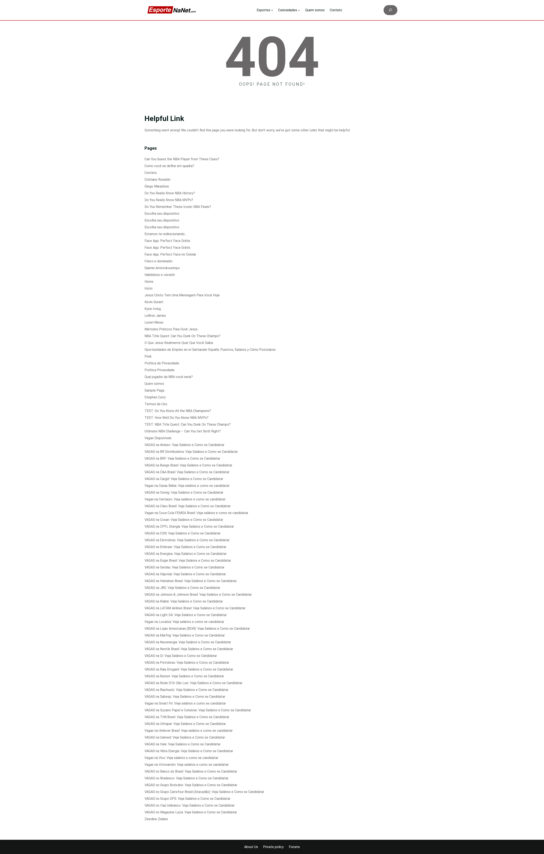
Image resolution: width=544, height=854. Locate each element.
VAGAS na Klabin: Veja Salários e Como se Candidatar (183, 601)
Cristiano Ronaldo (157, 180)
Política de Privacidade (161, 363)
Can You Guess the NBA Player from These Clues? (181, 159)
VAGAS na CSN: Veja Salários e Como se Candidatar (182, 533)
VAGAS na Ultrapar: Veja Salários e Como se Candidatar (185, 724)
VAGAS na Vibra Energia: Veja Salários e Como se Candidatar (188, 751)
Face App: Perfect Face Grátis (167, 241)
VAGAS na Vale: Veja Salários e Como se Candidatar (182, 744)
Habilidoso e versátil (159, 275)
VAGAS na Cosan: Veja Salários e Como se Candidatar (183, 520)
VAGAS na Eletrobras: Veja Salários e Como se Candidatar (187, 540)
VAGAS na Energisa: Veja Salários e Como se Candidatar (185, 554)
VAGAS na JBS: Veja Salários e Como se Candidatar (182, 588)
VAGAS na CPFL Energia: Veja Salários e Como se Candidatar (189, 526)
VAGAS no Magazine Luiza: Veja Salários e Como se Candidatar (190, 812)
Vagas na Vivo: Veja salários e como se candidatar (181, 758)
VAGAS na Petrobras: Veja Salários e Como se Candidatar (186, 663)
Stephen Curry (155, 397)
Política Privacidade (159, 370)
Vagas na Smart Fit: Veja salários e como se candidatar (185, 703)
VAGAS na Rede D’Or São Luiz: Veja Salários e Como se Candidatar (193, 683)
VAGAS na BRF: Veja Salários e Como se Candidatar (182, 458)
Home (148, 282)
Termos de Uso (155, 404)
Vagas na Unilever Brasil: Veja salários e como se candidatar (188, 731)
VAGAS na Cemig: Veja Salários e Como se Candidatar (183, 492)
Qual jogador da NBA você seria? (168, 377)
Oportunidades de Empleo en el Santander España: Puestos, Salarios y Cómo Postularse (210, 350)
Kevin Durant (153, 302)
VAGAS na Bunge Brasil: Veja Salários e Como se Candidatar (188, 465)
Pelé (148, 356)
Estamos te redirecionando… (165, 234)
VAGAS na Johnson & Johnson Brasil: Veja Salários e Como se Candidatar (198, 595)
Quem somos (154, 384)
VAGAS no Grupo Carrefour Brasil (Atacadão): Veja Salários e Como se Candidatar (204, 792)
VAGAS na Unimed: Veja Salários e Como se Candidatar (184, 737)
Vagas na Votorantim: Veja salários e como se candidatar (186, 765)
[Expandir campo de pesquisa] (390, 10)
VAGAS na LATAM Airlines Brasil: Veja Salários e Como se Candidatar (194, 608)
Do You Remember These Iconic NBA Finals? (177, 207)
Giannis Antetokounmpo (162, 268)
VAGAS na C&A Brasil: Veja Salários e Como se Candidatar (186, 472)
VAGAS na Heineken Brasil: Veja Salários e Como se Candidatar (190, 581)
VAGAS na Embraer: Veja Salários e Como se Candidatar (185, 547)
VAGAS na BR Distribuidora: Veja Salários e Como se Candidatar (191, 452)
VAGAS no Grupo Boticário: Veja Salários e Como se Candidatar (190, 785)
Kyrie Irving (152, 309)
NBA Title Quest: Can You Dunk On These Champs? (182, 336)
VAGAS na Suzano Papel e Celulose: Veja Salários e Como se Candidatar (197, 710)
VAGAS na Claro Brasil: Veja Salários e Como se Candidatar (187, 506)
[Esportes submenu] (272, 10)
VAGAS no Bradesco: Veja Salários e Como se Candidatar (186, 778)
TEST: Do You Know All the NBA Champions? (177, 411)
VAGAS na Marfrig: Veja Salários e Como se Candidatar (184, 635)
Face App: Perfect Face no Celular (170, 254)
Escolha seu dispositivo (161, 214)
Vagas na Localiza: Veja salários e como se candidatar (184, 622)
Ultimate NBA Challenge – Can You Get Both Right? (182, 431)
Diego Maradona (156, 186)
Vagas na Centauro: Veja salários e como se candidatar (184, 499)
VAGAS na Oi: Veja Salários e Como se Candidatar (180, 656)
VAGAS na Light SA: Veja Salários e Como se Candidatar (185, 615)
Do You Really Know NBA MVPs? (168, 200)
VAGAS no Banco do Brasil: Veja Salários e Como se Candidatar (190, 771)
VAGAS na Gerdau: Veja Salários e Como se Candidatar (184, 567)
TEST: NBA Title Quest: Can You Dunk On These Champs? (187, 424)
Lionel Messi (153, 322)
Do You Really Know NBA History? (169, 193)
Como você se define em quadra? (169, 166)
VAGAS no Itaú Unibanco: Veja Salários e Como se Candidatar (189, 805)
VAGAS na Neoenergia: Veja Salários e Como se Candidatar (187, 642)
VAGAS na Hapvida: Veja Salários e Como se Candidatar (185, 574)
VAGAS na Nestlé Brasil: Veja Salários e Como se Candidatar (188, 649)
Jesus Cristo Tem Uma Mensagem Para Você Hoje (182, 295)
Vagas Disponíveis (157, 438)
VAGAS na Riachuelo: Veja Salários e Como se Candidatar (186, 690)
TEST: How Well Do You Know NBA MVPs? (176, 418)
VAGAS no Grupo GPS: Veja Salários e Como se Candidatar (187, 799)
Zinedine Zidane (156, 819)
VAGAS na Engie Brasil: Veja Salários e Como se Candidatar (187, 560)
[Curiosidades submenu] (299, 10)
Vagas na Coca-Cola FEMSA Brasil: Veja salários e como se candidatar (196, 513)
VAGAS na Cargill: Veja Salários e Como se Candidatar (183, 479)
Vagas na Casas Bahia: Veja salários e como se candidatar (187, 486)
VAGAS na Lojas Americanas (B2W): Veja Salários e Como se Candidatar (197, 629)
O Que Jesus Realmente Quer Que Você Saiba (178, 343)
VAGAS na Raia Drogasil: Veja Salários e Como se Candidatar (188, 669)
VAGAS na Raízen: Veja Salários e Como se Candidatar (184, 676)
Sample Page (154, 390)
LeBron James (155, 316)
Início (148, 288)
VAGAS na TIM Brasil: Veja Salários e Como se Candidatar (186, 717)
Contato (150, 173)
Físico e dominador (158, 261)
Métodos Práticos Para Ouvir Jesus (171, 329)
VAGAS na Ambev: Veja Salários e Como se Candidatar (184, 445)
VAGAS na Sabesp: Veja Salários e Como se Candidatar (184, 697)
